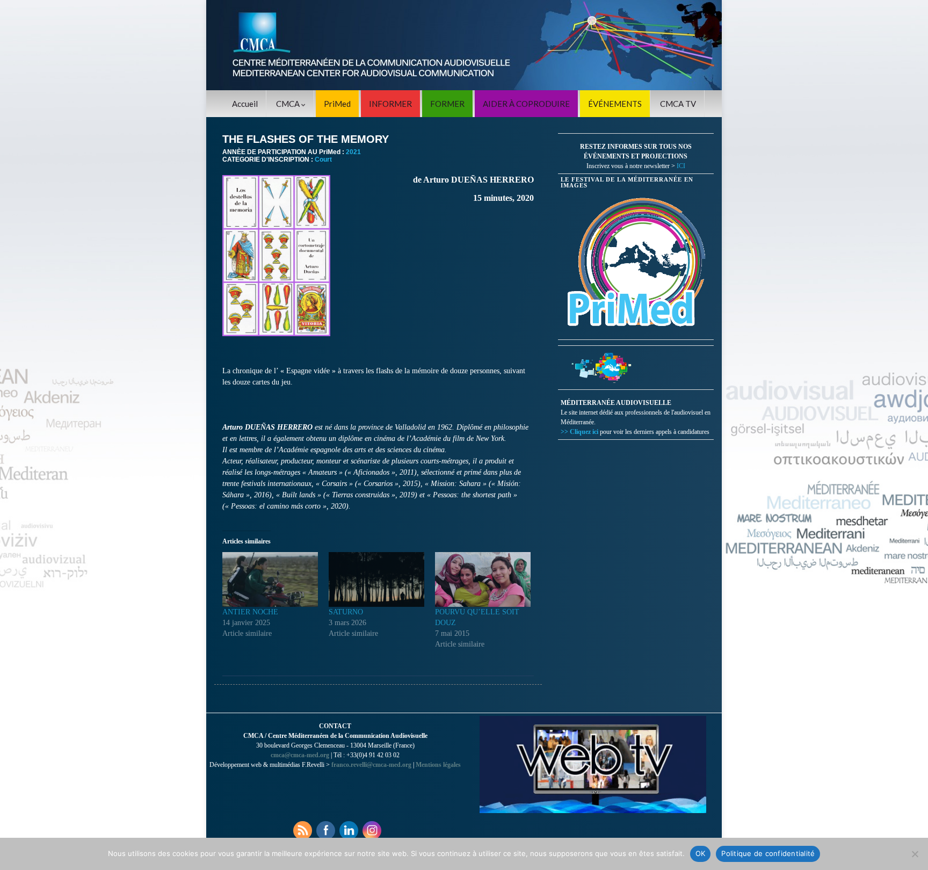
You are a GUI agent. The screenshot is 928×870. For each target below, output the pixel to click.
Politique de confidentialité (768, 853)
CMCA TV (678, 103)
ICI (681, 166)
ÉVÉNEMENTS (615, 103)
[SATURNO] (376, 579)
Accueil (245, 103)
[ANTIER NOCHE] (270, 579)
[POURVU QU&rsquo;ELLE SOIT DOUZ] (483, 579)
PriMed (337, 103)
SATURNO (346, 612)
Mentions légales (438, 765)
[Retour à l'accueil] (464, 45)
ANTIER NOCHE (250, 612)
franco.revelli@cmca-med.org (371, 765)
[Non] (914, 854)
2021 (353, 152)
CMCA (288, 103)
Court (323, 159)
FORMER (447, 103)
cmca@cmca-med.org (300, 755)
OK (700, 853)
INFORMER (390, 103)
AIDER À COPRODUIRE (526, 103)
